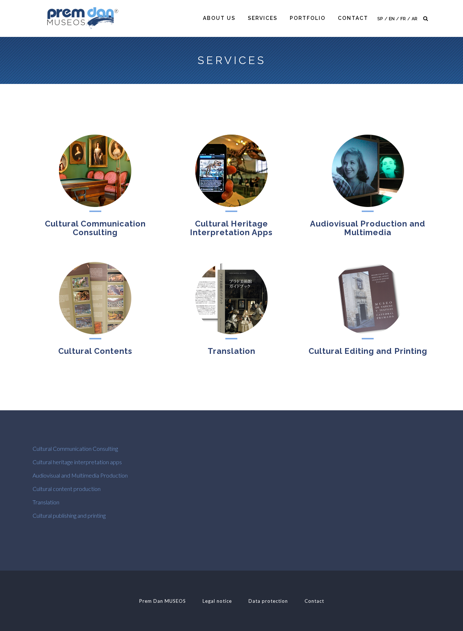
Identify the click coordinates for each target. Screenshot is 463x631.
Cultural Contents (95, 351)
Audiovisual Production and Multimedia (367, 228)
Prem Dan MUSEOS (162, 601)
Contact (314, 601)
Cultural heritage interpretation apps (77, 461)
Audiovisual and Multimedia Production (80, 475)
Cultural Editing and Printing (368, 351)
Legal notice (217, 601)
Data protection (268, 601)
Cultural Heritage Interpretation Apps (231, 228)
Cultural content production (67, 488)
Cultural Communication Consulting (95, 228)
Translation (231, 351)
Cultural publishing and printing (69, 515)
